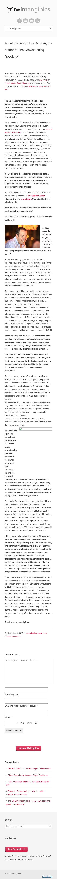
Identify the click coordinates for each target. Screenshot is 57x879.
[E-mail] (31, 23)
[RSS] (37, 23)
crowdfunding (31, 633)
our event (43, 80)
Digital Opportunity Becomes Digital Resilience (28, 775)
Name (12, 695)
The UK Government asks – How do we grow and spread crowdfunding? (28, 802)
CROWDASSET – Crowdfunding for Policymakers (29, 769)
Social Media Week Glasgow (17, 83)
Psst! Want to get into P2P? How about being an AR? (27, 783)
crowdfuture (26, 199)
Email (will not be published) (21, 706)
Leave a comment (13, 636)
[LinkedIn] (25, 23)
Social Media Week (36, 196)
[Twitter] (19, 23)
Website (8, 717)
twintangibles (28, 9)
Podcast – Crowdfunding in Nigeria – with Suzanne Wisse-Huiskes (25, 793)
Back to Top (47, 876)
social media (42, 633)
